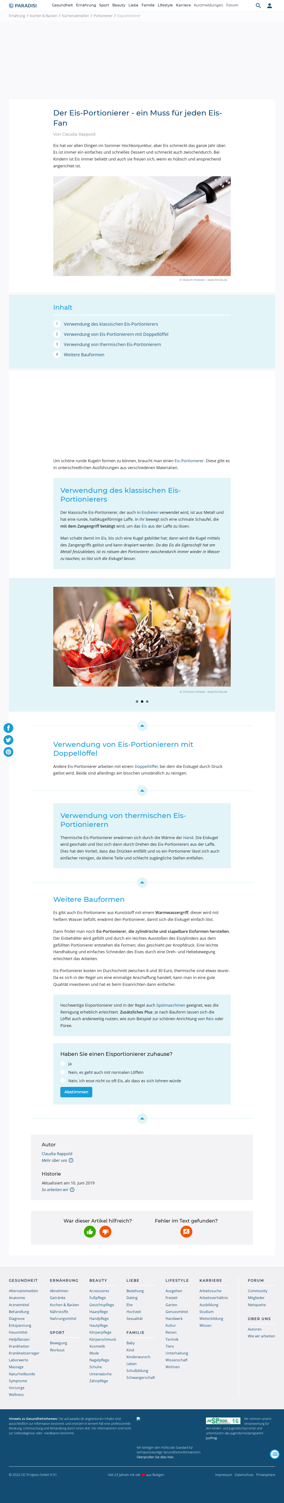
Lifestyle (165, 5)
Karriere (183, 5)
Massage (16, 1366)
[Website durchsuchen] (258, 5)
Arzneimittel (19, 1304)
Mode (94, 1353)
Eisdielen (150, 512)
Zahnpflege (98, 1380)
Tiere (170, 1346)
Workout (57, 1350)
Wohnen (173, 1366)
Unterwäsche (100, 1374)
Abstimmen (76, 1092)
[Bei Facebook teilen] (8, 728)
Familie (148, 5)
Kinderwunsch (138, 1356)
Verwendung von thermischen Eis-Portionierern (112, 344)
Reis (210, 1018)
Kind (130, 1350)
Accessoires (99, 1290)
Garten (171, 1304)
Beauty (118, 5)
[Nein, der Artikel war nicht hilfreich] (105, 1232)
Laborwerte (18, 1360)
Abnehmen (59, 1290)
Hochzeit (133, 1311)
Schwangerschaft (140, 1377)
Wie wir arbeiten (261, 1336)
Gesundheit (62, 5)
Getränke (57, 1297)
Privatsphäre (265, 1474)
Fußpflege (97, 1297)
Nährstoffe (59, 1311)
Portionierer (103, 15)
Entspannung (20, 1325)
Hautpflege (98, 1325)
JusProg (211, 1438)
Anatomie (17, 1297)
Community (257, 1290)
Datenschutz (244, 1474)
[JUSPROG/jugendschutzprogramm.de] (223, 1420)
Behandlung (19, 1311)
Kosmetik (97, 1346)
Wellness (16, 1394)
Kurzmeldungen (208, 5)
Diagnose (17, 1318)
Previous (46, 643)
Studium (206, 1311)
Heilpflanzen (19, 1339)
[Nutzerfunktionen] (269, 5)
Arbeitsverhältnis (213, 1297)
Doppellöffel (146, 766)
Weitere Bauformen (84, 355)
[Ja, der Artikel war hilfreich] (90, 1232)
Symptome (18, 1380)
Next (237, 643)
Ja (70, 1063)
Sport (104, 5)
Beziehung (135, 1290)
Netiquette (257, 1304)
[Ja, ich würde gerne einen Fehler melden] (186, 1232)
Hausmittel (18, 1332)
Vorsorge (16, 1387)
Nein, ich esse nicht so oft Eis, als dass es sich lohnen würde (124, 1080)
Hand (188, 837)
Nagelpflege (99, 1360)
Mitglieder (256, 1297)
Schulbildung (137, 1370)
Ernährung (86, 5)
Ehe (129, 1304)
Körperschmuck (102, 1339)
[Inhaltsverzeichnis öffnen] (275, 1454)
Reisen (171, 1332)
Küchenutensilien (75, 15)
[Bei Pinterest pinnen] (8, 752)
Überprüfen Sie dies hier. (155, 1457)
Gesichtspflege (101, 1304)
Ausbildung (208, 1304)
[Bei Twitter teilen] (8, 740)
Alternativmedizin (23, 1290)
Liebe (133, 5)
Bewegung (58, 1343)
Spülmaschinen (170, 1005)
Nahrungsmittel (63, 1318)
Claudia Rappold (57, 1153)
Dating (132, 1297)
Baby (130, 1343)
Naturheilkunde (22, 1374)
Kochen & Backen (43, 15)
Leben (131, 1363)
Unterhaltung (177, 1353)
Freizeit (172, 1297)
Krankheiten (19, 1346)
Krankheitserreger (24, 1353)
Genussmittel (177, 1311)
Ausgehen (174, 1290)
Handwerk (174, 1318)
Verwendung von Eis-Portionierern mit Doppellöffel (116, 334)
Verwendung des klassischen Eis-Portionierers (111, 324)
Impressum (223, 1474)
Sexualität (134, 1318)
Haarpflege (98, 1311)
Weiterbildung (211, 1318)
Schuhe (95, 1366)
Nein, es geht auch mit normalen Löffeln (106, 1072)
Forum (232, 5)
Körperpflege (100, 1332)
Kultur (171, 1325)
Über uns (259, 1319)
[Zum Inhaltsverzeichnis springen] (142, 725)
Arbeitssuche (210, 1290)
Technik (172, 1339)
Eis (144, 526)
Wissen (205, 1325)
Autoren (255, 1329)
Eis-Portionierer (189, 460)
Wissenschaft (177, 1360)
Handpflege (99, 1318)
